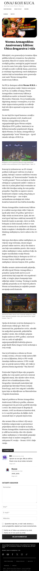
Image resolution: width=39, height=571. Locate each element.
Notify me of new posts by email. (15, 533)
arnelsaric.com (26, 570)
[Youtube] (8, 554)
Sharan (14, 469)
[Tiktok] (26, 554)
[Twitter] (17, 554)
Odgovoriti (12, 463)
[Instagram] (22, 554)
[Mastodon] (3, 554)
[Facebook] (12, 554)
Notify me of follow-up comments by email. (18, 530)
